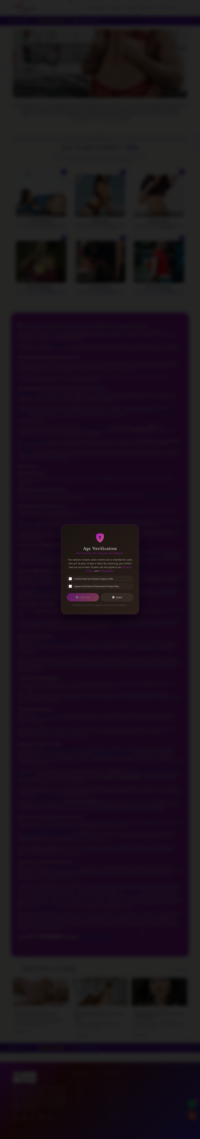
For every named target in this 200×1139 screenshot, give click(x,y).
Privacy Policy (106, 570)
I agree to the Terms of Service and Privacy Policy (96, 586)
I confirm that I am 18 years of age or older (93, 578)
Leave (119, 597)
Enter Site (85, 597)
